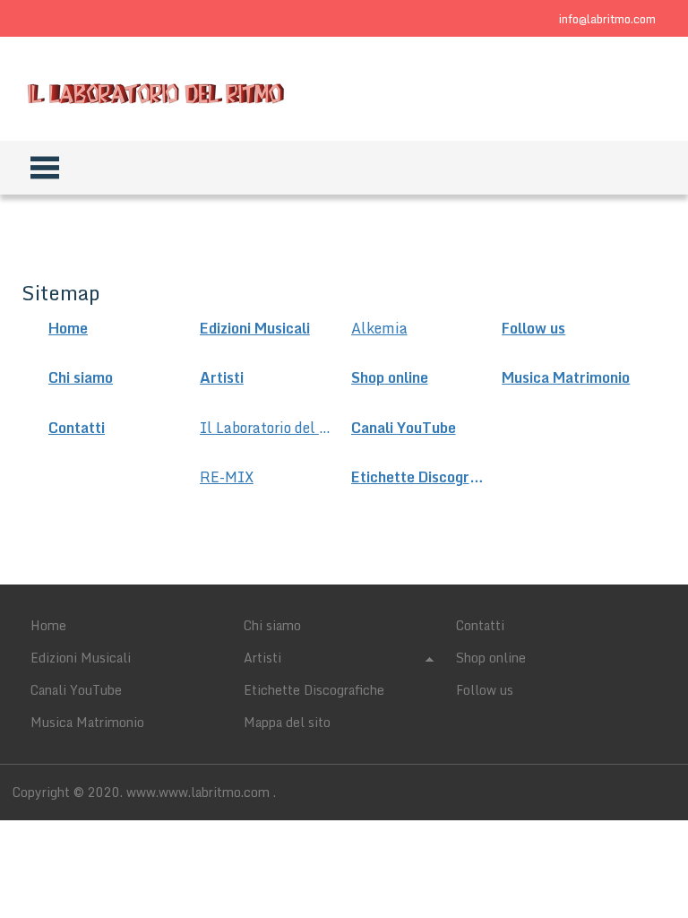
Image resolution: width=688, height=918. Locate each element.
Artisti (222, 378)
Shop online (389, 378)
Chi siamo (80, 378)
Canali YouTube (403, 428)
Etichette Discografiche (418, 477)
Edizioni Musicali (255, 328)
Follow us (533, 328)
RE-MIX (227, 477)
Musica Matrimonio (566, 378)
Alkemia (379, 328)
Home (68, 328)
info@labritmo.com (607, 19)
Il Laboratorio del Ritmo (267, 428)
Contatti (76, 428)
